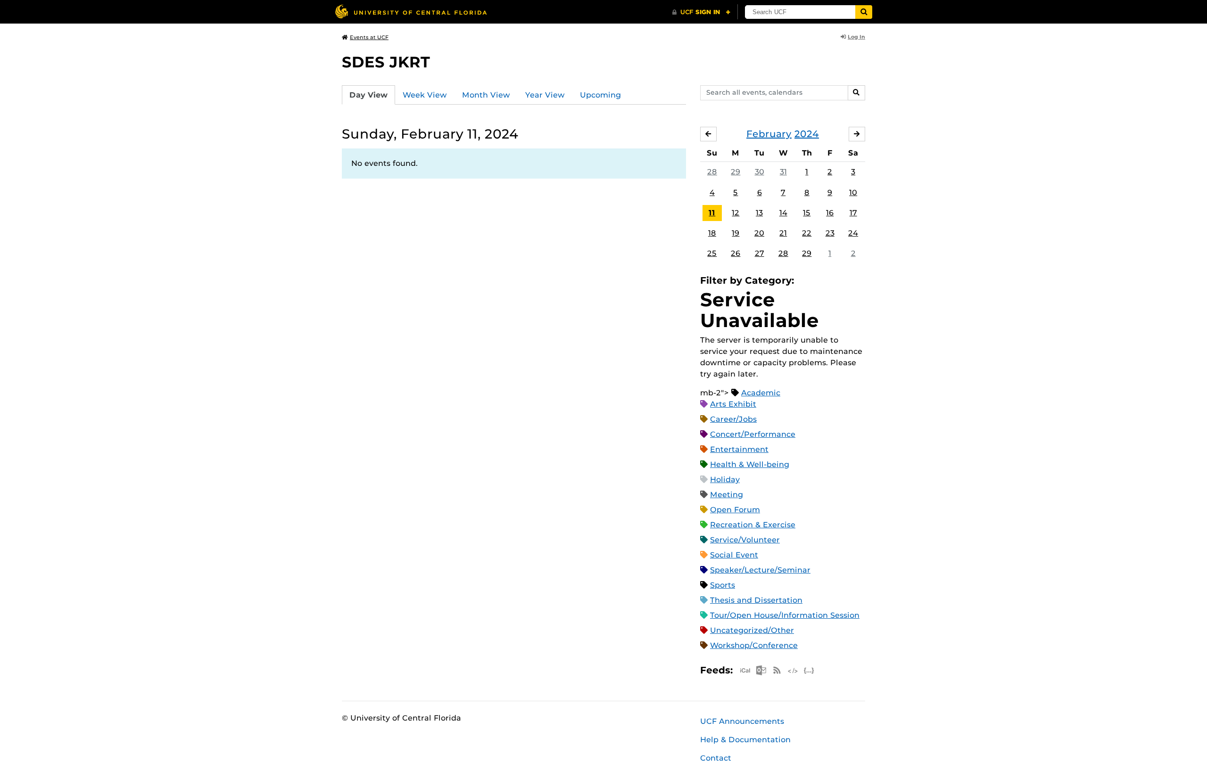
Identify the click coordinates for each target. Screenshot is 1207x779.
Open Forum (735, 509)
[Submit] (863, 12)
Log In (856, 36)
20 (759, 233)
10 (853, 192)
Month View (486, 94)
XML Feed (793, 670)
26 (735, 253)
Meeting (726, 494)
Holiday (725, 479)
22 (806, 233)
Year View (545, 94)
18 (712, 233)
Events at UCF (369, 37)
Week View (425, 94)
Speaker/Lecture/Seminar (760, 570)
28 (712, 171)
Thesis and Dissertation (756, 600)
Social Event (734, 554)
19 (735, 233)
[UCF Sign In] (701, 12)
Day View (368, 94)
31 (783, 171)
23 (830, 233)
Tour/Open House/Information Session (785, 615)
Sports (722, 585)
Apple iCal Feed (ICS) (745, 670)
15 (806, 212)
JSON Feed (809, 670)
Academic (760, 392)
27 (759, 253)
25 (712, 253)
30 (759, 171)
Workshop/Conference (754, 645)
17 (853, 212)
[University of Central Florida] (411, 11)
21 (783, 233)
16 (830, 212)
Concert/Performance (752, 434)
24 (853, 233)
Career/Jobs (733, 419)
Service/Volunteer (745, 539)
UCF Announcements (742, 721)
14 (783, 212)
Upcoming (600, 94)
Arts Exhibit (733, 404)
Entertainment (739, 449)
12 (735, 212)
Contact (715, 758)
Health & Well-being (749, 464)
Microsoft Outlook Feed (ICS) (761, 670)
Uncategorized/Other (752, 630)
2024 (806, 133)
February (769, 133)
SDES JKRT (386, 62)
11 (712, 212)
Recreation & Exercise (752, 524)
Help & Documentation (745, 739)
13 (759, 212)
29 (735, 171)
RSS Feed (777, 670)
